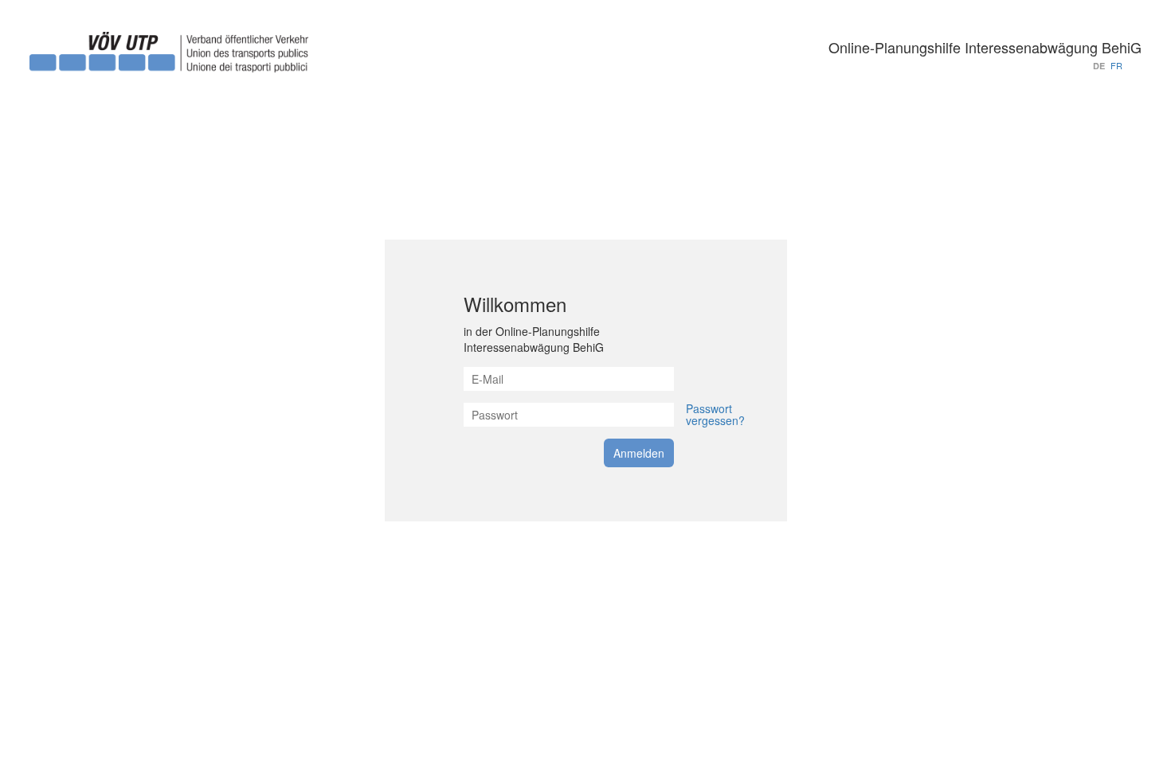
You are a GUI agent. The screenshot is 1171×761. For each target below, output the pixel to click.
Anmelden (638, 453)
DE (1099, 66)
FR (1116, 65)
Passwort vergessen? (715, 414)
